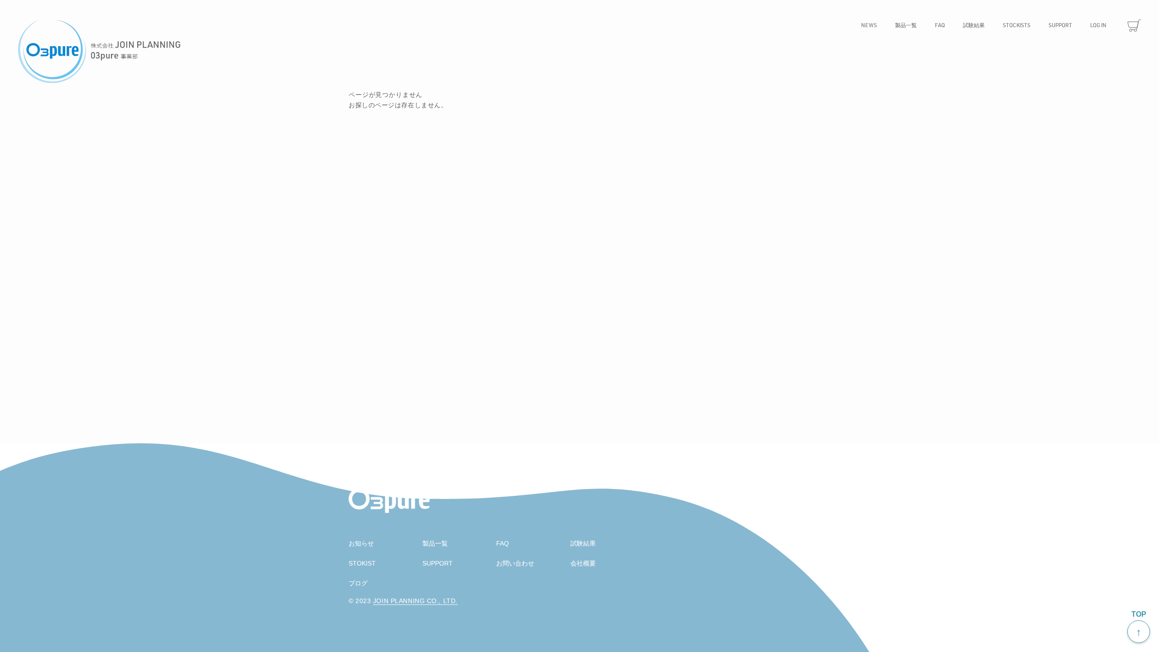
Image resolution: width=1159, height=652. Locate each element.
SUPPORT (437, 563)
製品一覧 (435, 543)
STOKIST (362, 563)
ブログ (358, 583)
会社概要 (583, 563)
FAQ (502, 543)
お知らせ (361, 543)
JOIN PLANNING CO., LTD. (415, 600)
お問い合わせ (515, 563)
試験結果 (583, 543)
